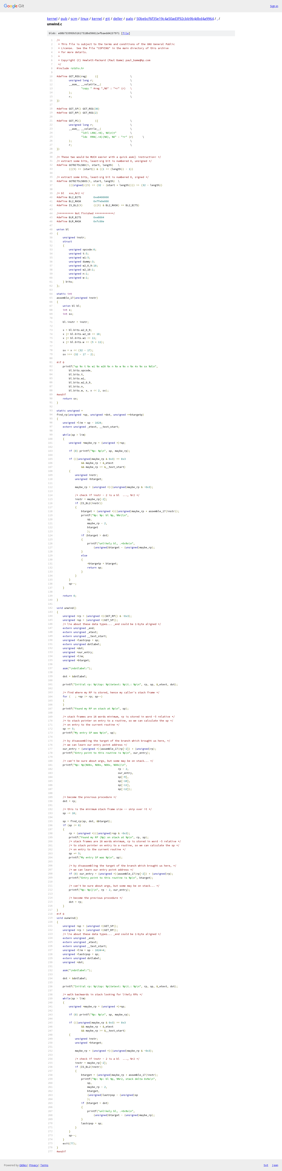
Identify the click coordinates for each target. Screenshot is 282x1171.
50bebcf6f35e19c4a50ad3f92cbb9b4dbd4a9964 (175, 18)
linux (84, 18)
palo (129, 18)
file (126, 33)
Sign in (274, 6)
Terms (44, 1165)
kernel (52, 18)
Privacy (33, 1165)
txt (266, 1165)
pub (64, 18)
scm (74, 18)
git (107, 18)
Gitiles (23, 1165)
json (275, 1165)
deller (118, 18)
